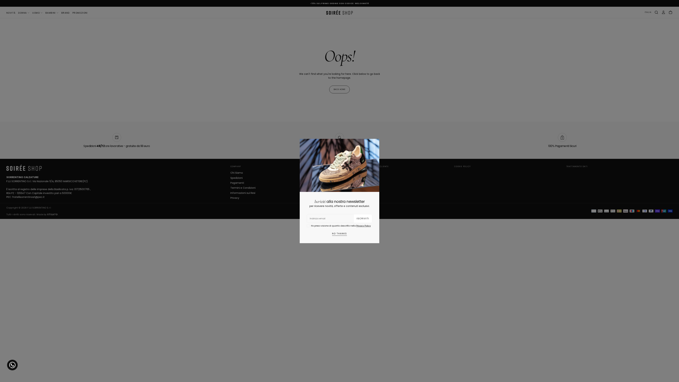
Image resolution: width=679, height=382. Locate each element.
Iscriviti (363, 218)
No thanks (339, 233)
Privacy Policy (363, 225)
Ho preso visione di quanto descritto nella (341, 225)
